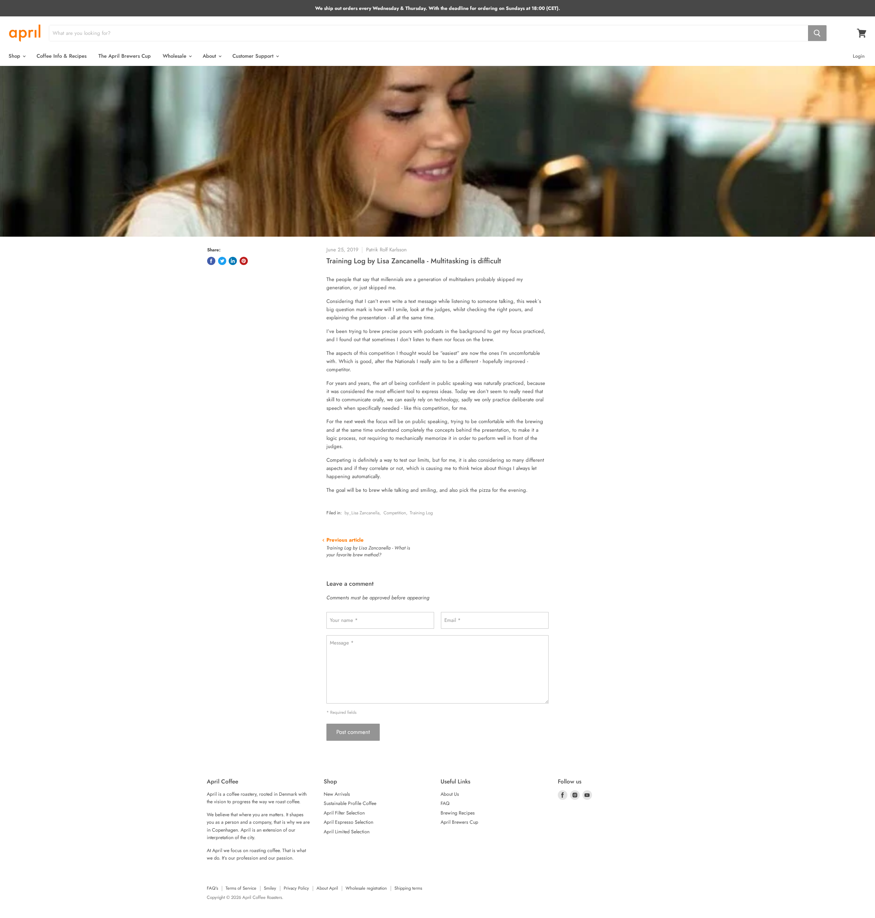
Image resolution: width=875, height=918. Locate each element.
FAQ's (212, 888)
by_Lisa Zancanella (362, 513)
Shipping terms (408, 888)
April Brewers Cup (459, 822)
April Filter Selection (344, 812)
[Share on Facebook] (211, 261)
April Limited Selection (346, 831)
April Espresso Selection (348, 822)
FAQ (445, 803)
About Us (450, 794)
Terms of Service (241, 888)
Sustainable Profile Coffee (350, 803)
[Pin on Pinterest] (244, 261)
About (210, 56)
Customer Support (253, 56)
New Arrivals (337, 794)
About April (327, 888)
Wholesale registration (366, 888)
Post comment (353, 732)
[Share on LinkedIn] (233, 261)
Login (859, 56)
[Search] (817, 33)
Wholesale (175, 56)
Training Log (421, 513)
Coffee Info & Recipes (61, 56)
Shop (15, 56)
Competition (394, 513)
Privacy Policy (296, 888)
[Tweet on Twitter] (222, 261)
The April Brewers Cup (124, 56)
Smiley (270, 888)
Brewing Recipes (458, 812)
